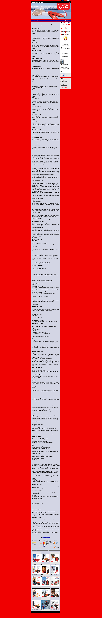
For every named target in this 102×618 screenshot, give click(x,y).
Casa (32, 20)
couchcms (33, 612)
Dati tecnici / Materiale (54, 20)
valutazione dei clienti (39, 20)
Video (35, 20)
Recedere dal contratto (64, 87)
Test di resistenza (62, 20)
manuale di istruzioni (48, 20)
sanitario (44, 20)
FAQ (58, 20)
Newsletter (66, 20)
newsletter (66, 75)
